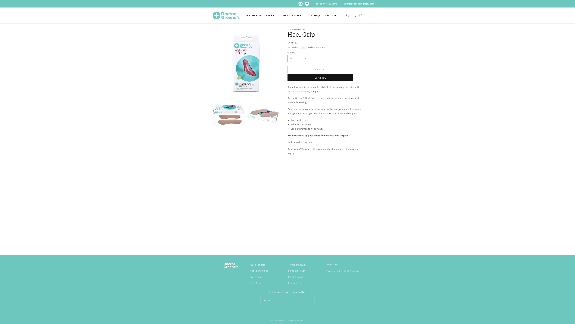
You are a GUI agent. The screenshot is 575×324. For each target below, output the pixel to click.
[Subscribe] (311, 300)
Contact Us (294, 283)
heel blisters (302, 91)
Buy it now (320, 77)
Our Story (255, 277)
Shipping (303, 47)
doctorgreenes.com (283, 320)
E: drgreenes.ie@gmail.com (359, 3)
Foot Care (255, 283)
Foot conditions (259, 270)
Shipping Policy (297, 270)
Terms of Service (297, 264)
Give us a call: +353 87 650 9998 (342, 271)
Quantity (291, 52)
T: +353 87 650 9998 (326, 3)
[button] (347, 15)
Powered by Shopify (297, 320)
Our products (257, 264)
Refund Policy (296, 277)
